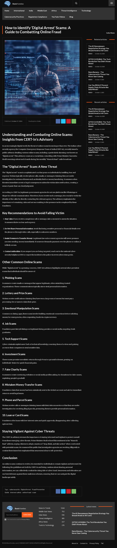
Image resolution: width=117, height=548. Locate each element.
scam (34, 492)
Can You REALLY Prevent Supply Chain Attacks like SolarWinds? (98, 87)
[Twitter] (99, 3)
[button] (76, 3)
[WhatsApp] (74, 121)
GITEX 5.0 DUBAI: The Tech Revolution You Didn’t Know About (99, 61)
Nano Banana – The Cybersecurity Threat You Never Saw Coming (98, 74)
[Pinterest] (68, 121)
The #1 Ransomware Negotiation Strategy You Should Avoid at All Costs (98, 48)
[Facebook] (84, 3)
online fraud (26, 492)
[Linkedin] (94, 3)
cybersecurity (14, 489)
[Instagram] (89, 3)
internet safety (15, 492)
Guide (7, 492)
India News (110, 33)
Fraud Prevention (38, 489)
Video (90, 53)
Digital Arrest (26, 489)
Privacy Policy (25, 519)
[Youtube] (104, 3)
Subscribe (27, 515)
